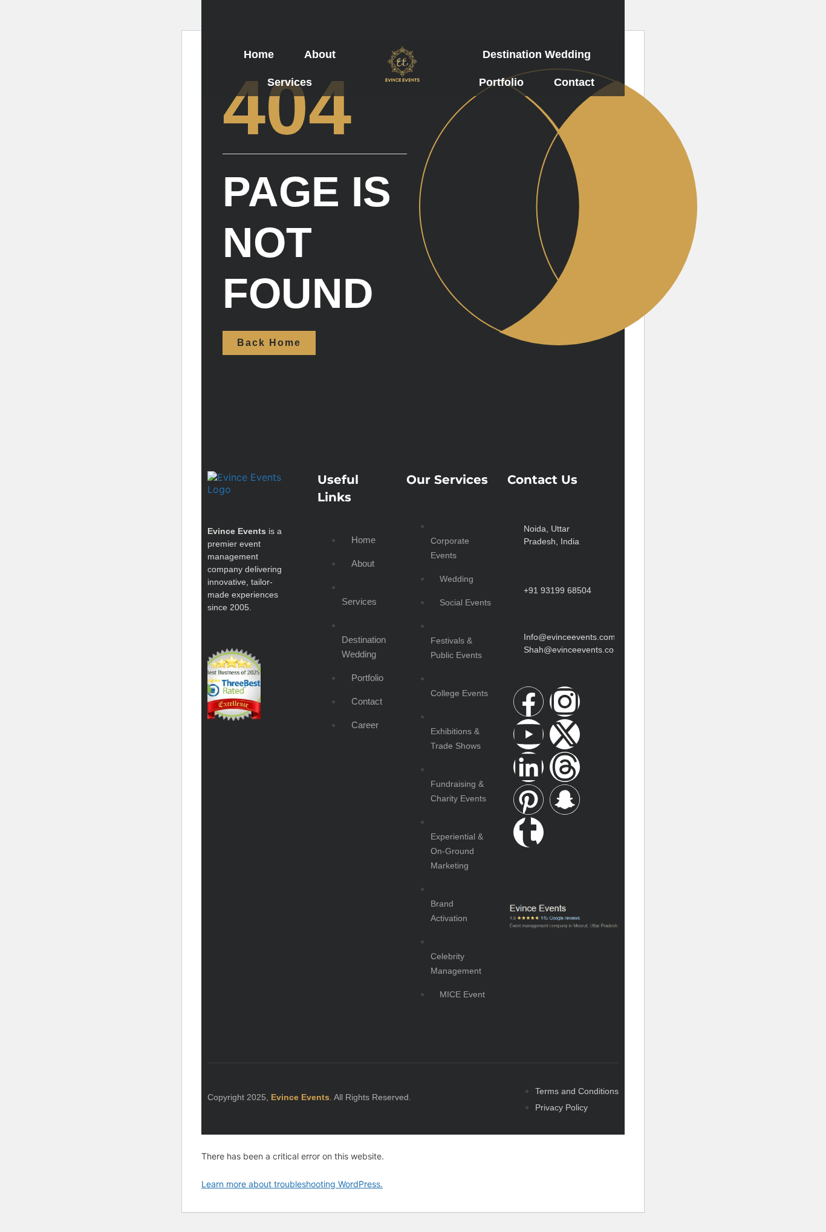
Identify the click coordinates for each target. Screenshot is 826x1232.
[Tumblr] (528, 832)
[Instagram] (565, 701)
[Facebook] (528, 701)
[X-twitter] (565, 734)
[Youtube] (528, 734)
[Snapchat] (565, 799)
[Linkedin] (528, 767)
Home (259, 54)
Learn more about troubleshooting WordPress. (292, 1184)
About (320, 54)
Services (289, 82)
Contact (574, 82)
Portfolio (501, 82)
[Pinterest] (528, 799)
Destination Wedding (537, 54)
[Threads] (565, 767)
